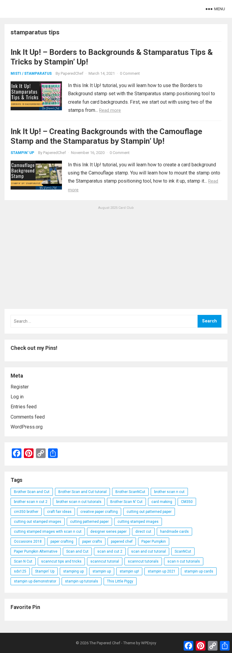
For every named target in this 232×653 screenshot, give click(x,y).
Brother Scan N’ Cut (126, 502)
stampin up (101, 571)
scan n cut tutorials (183, 561)
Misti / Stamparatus (31, 73)
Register (20, 387)
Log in (17, 397)
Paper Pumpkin (153, 541)
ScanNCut (183, 551)
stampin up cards (198, 571)
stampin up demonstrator (35, 581)
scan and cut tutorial (148, 551)
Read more (110, 110)
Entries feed (24, 407)
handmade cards (174, 531)
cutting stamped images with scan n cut (48, 531)
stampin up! (129, 571)
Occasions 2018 (28, 541)
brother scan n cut (169, 492)
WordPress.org (27, 427)
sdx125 (20, 571)
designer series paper (108, 531)
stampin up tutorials (81, 581)
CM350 (187, 502)
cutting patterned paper (89, 522)
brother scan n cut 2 (30, 502)
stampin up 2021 (162, 571)
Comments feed (28, 417)
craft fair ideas (59, 512)
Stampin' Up (22, 153)
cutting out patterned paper (149, 512)
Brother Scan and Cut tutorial (82, 492)
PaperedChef (72, 73)
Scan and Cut (77, 551)
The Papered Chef (104, 643)
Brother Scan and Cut (32, 492)
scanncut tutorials (143, 561)
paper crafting (61, 541)
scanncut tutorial (104, 561)
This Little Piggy (120, 581)
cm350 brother (26, 512)
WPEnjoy (148, 643)
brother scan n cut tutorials (79, 502)
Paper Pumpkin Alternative (35, 551)
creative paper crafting (99, 512)
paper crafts (92, 541)
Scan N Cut (23, 561)
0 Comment (130, 73)
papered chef (122, 541)
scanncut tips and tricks (61, 561)
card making (161, 502)
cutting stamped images (138, 522)
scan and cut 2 (109, 551)
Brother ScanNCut (130, 492)
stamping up (73, 571)
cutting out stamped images (37, 522)
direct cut (143, 531)
